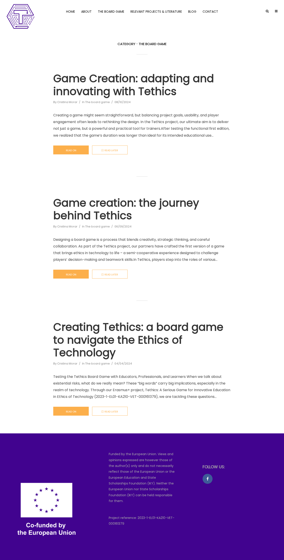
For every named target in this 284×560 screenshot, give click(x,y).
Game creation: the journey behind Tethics (126, 209)
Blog (192, 11)
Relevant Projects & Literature (156, 11)
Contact (210, 11)
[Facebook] (208, 479)
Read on (71, 150)
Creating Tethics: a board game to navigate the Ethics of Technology (138, 340)
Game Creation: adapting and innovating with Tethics (133, 85)
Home (70, 11)
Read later (111, 150)
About (86, 11)
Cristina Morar (67, 102)
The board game (111, 11)
